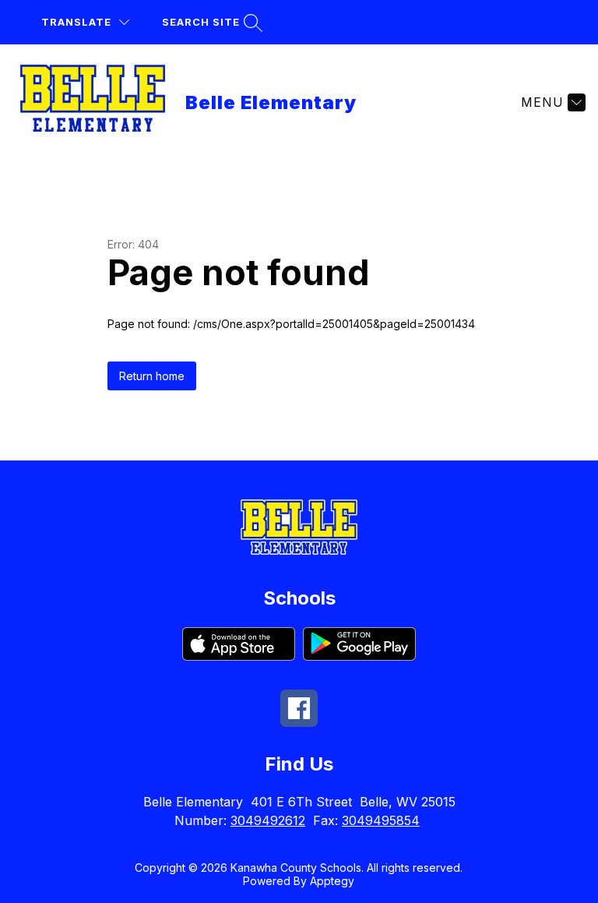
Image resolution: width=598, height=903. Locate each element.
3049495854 (381, 820)
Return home (152, 376)
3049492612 (267, 820)
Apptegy (332, 880)
